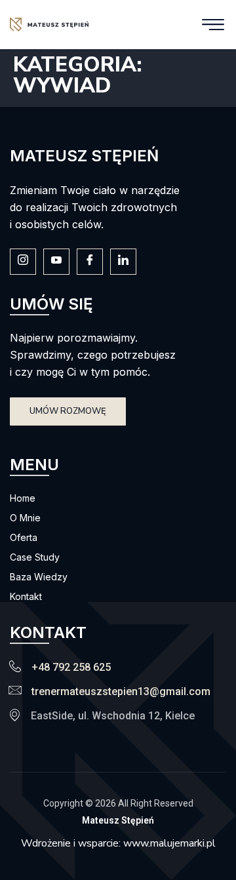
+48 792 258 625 (71, 667)
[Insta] (23, 262)
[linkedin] (123, 262)
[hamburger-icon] (213, 24)
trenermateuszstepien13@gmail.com (120, 691)
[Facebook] (90, 262)
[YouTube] (56, 262)
